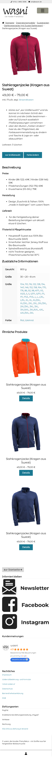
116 (30, 284)
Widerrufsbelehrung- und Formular (16, 679)
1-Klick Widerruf (8, 684)
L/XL (41, 297)
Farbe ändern (33, 154)
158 (35, 287)
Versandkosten (26, 100)
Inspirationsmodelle (25, 23)
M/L (26, 297)
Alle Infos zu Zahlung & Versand (15, 729)
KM (37, 290)
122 (34, 284)
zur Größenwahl (12, 154)
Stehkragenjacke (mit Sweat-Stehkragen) (23, 25)
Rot (22, 320)
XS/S (22, 294)
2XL (30, 303)
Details (26, 398)
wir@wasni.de (36, 2)
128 (38, 284)
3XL (31, 306)
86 (26, 290)
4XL (41, 309)
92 (29, 290)
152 (31, 287)
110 (26, 284)
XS (41, 290)
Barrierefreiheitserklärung (12, 693)
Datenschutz (7, 689)
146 (27, 287)
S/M (33, 294)
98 (33, 290)
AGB (4, 698)
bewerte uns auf (18, 659)
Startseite (9, 23)
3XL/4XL (24, 309)
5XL (32, 313)
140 (22, 287)
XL (27, 300)
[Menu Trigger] (42, 10)
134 (43, 284)
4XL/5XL (24, 313)
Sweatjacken (43, 23)
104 (22, 284)
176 (22, 290)
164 (39, 287)
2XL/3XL (42, 303)
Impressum (7, 675)
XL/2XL (36, 300)
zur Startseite (12, 569)
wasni (14, 645)
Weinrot (29, 320)
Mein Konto (26, 753)
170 (44, 287)
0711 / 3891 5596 (20, 2)
